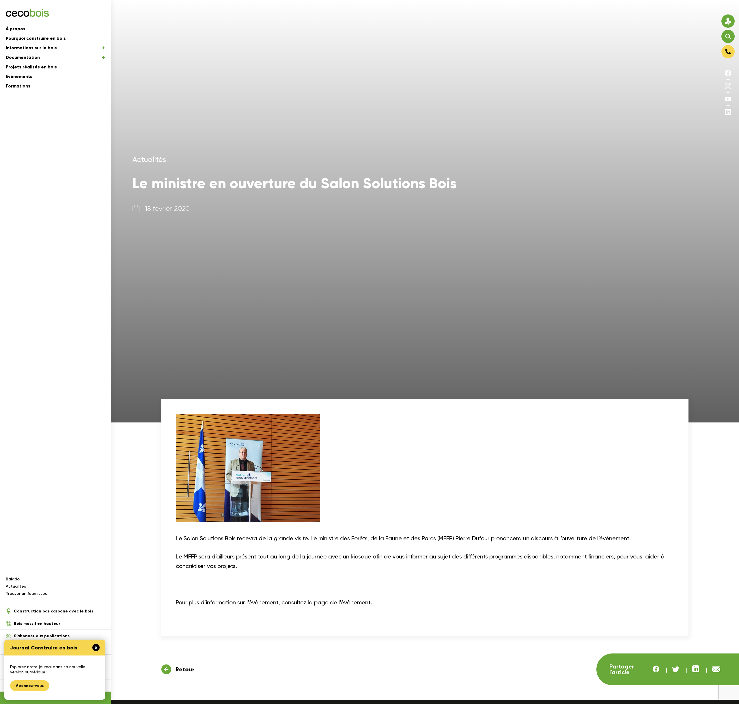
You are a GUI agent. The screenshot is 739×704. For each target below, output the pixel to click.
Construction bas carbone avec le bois (53, 611)
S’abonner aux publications (42, 636)
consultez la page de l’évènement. (326, 602)
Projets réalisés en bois (31, 67)
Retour (185, 669)
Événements (19, 76)
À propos (15, 28)
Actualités (16, 586)
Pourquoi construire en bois (36, 38)
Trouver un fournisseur (27, 593)
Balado (13, 579)
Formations (18, 86)
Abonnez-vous (30, 685)
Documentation (23, 57)
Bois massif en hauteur (37, 623)
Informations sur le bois (31, 48)
